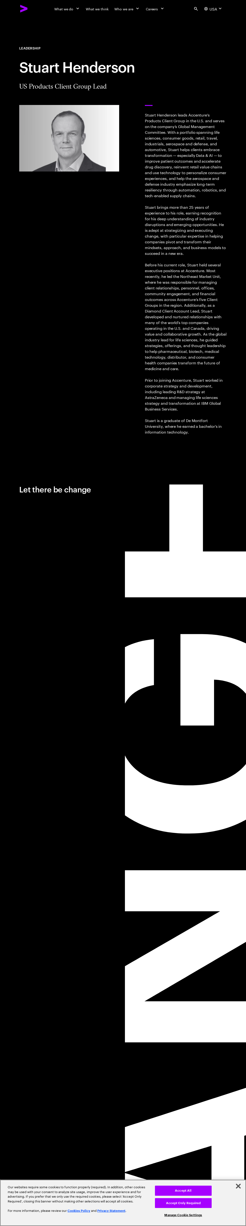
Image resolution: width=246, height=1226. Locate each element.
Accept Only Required (183, 1203)
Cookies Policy (79, 1210)
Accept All (183, 1190)
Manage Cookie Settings (183, 1215)
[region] (123, 1203)
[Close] (238, 1186)
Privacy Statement (111, 1210)
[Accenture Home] (24, 8)
